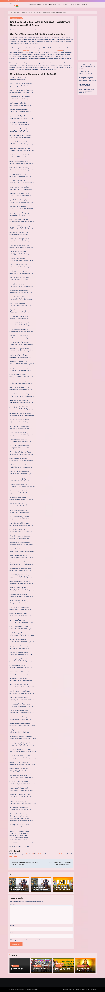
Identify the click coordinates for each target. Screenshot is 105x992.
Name (12, 926)
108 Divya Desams (42, 4)
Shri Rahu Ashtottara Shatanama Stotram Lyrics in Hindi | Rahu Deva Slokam (19, 890)
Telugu (11, 856)
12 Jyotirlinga (52, 4)
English (32, 854)
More (79, 4)
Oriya (69, 854)
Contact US (94, 989)
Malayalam (64, 854)
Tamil (15, 856)
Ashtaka (84, 4)
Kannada (58, 854)
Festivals (65, 4)
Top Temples (37, 965)
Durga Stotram (60, 963)
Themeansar (34, 989)
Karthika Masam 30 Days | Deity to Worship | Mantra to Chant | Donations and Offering (87, 78)
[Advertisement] (87, 38)
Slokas (59, 4)
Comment (13, 904)
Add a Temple (85, 989)
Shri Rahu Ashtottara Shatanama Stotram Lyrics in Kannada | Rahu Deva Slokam (62, 890)
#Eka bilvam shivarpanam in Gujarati (35, 29)
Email (11, 933)
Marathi (37, 854)
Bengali (42, 854)
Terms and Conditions (68, 989)
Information (32, 4)
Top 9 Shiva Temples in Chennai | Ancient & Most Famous (87, 72)
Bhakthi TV (73, 4)
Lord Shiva (60, 50)
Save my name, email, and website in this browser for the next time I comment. (32, 940)
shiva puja (26, 50)
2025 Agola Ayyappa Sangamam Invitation (84, 84)
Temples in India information (18, 29)
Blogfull (27, 989)
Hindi (27, 854)
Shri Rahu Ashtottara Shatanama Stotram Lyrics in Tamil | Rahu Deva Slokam (40, 890)
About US (78, 989)
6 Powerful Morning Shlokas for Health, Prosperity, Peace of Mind (87, 66)
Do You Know (15, 965)
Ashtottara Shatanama (16, 18)
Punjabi (52, 854)
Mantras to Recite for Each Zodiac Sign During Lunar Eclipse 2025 (86, 91)
